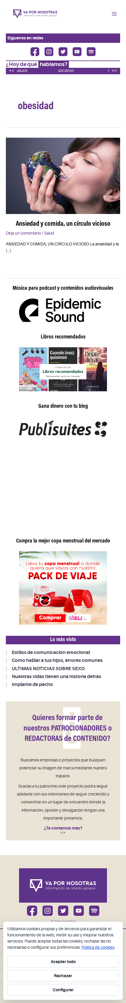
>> (114, 70)
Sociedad (66, 71)
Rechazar (63, 975)
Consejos (19, 71)
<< (11, 70)
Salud (49, 233)
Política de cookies (98, 947)
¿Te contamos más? (63, 828)
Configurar (63, 989)
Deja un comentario (23, 233)
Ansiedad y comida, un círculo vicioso (63, 224)
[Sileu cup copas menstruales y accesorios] (63, 587)
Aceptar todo (63, 961)
